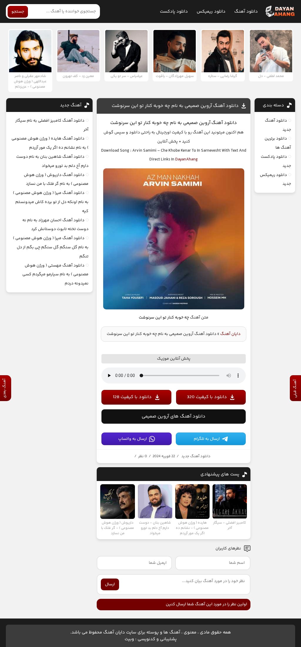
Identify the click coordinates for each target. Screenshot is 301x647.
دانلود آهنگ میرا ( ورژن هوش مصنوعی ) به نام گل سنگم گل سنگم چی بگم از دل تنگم (50, 247)
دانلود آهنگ (246, 11)
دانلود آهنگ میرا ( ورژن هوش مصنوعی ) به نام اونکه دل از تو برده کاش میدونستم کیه (50, 202)
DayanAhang (186, 159)
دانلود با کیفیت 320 (207, 397)
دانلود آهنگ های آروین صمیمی (173, 416)
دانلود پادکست (174, 11)
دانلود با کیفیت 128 (132, 397)
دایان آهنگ (230, 334)
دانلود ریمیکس (211, 11)
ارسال (110, 584)
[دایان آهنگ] (279, 11)
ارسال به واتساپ (132, 439)
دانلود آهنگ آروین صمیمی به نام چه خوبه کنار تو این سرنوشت (175, 106)
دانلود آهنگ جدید (195, 456)
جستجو (17, 12)
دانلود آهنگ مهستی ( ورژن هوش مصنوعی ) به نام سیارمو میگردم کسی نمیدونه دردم (55, 274)
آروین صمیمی (196, 123)
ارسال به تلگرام (207, 439)
